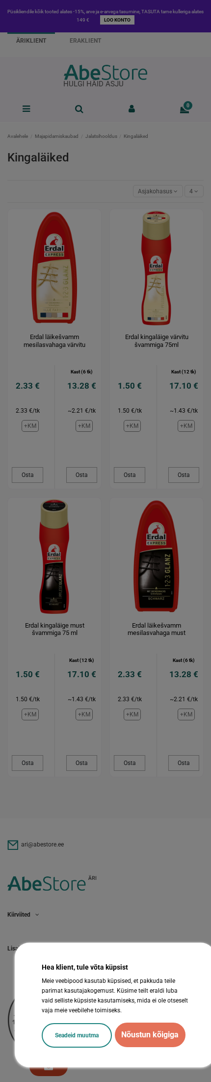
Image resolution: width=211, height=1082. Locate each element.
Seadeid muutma (77, 1035)
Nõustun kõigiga (150, 1034)
